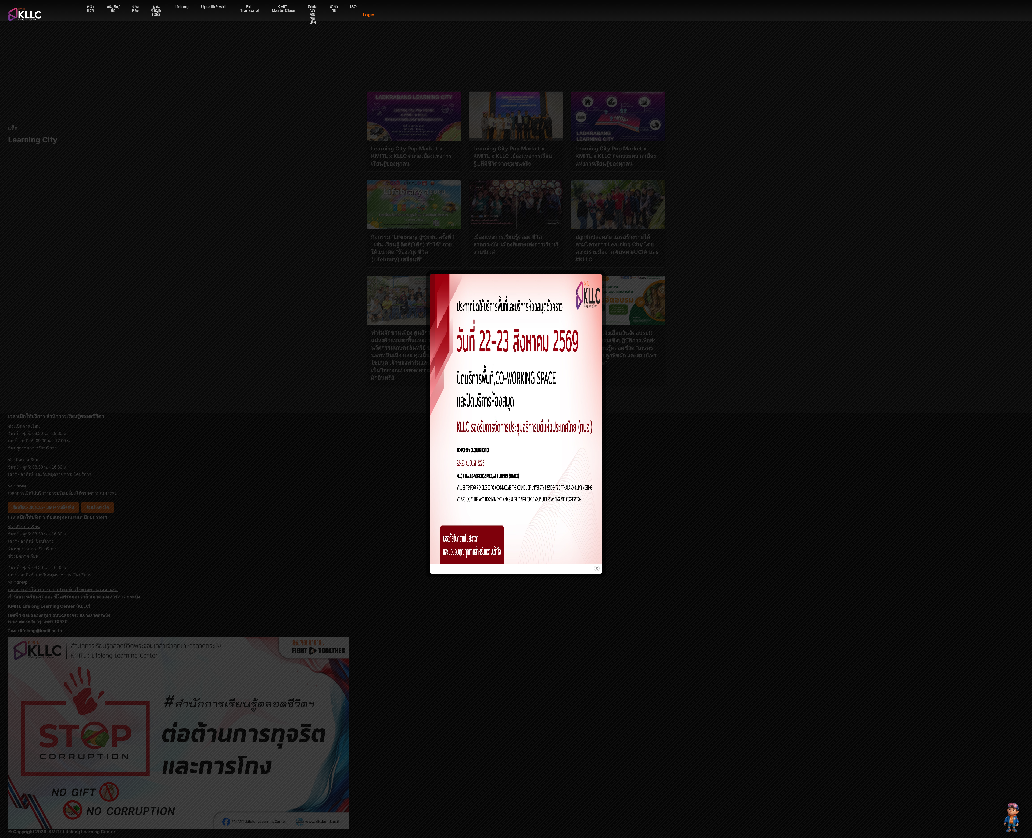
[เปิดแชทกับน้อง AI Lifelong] (1012, 817)
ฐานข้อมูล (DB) (156, 10)
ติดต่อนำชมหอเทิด (312, 14)
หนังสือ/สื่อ (113, 8)
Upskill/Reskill (214, 6)
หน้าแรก (90, 8)
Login (368, 14)
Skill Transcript (249, 8)
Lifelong (181, 6)
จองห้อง (135, 8)
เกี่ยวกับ (334, 8)
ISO (353, 6)
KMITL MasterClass (283, 8)
